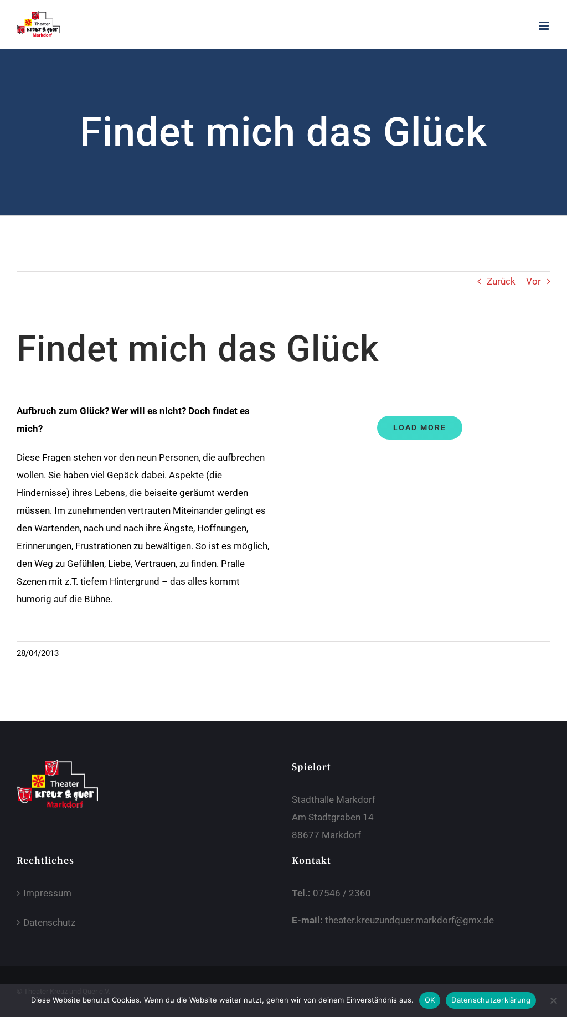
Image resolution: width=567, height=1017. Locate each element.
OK (430, 999)
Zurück (501, 281)
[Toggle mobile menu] (544, 26)
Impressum (47, 893)
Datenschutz (49, 922)
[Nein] (553, 1000)
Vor (533, 281)
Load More (419, 427)
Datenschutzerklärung (490, 999)
